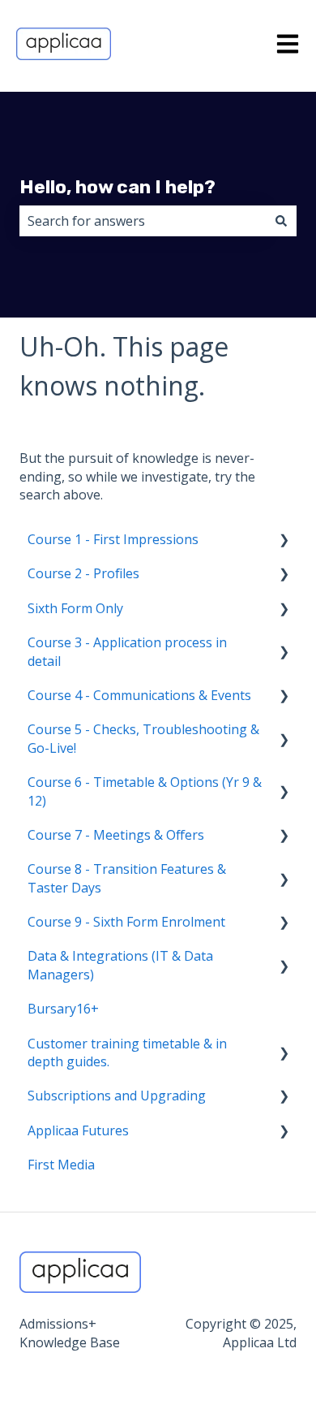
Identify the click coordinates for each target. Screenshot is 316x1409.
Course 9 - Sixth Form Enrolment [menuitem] (126, 922)
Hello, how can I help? (117, 186)
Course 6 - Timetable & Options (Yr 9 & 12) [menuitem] (145, 791)
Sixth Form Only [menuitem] (75, 608)
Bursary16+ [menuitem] (63, 1009)
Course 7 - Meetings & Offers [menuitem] (116, 835)
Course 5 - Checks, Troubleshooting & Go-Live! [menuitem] (143, 738)
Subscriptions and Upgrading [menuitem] (117, 1095)
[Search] (281, 220)
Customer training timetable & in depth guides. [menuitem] (127, 1052)
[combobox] (142, 220)
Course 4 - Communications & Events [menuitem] (139, 695)
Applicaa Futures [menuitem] (78, 1130)
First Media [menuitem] (61, 1164)
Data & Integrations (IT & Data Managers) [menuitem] (120, 965)
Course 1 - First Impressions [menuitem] (113, 539)
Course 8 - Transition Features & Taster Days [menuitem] (127, 878)
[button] (284, 540)
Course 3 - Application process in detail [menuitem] (127, 651)
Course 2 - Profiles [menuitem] (83, 573)
